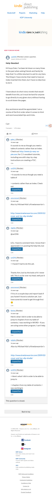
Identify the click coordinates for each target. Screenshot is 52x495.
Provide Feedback (26, 492)
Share (36, 134)
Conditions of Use (26, 483)
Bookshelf (11, 13)
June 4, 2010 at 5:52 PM (18, 59)
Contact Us (26, 486)
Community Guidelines (26, 480)
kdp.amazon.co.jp (26, 489)
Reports (22, 13)
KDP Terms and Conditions (26, 474)
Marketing (33, 13)
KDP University (26, 17)
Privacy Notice (26, 477)
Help (43, 13)
